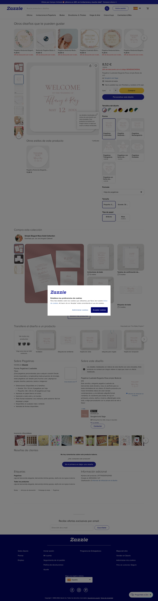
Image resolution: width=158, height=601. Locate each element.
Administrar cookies (80, 310)
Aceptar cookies (99, 310)
